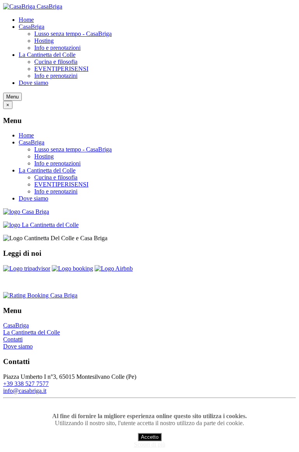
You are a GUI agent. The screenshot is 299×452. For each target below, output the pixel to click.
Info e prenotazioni (57, 47)
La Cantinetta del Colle (47, 54)
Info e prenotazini (55, 75)
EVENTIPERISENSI (61, 68)
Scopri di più (149, 444)
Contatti (13, 339)
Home (26, 19)
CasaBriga (31, 26)
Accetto (149, 437)
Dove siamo (33, 82)
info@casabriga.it (24, 390)
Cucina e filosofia (55, 61)
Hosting (44, 40)
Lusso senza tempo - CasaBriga (73, 33)
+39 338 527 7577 (26, 383)
